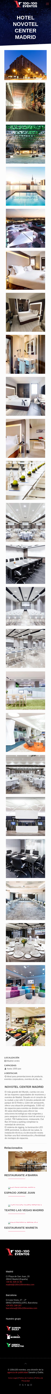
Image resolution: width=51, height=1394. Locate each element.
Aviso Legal (12, 1378)
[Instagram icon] (31, 1385)
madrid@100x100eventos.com (20, 1285)
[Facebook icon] (20, 1385)
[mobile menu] (47, 4)
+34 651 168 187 (14, 1305)
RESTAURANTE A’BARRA (21, 1175)
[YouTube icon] (26, 1385)
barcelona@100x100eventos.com (21, 1308)
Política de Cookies (26, 1378)
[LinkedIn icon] (28, 1385)
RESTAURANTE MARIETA (21, 1227)
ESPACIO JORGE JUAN (19, 1192)
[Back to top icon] (25, 1363)
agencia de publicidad (17, 1372)
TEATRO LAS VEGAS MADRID (24, 1210)
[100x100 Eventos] (25, 4)
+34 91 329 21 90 (14, 1282)
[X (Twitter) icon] (23, 1385)
